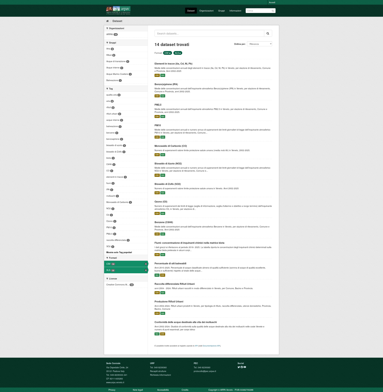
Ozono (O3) (161, 201)
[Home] (107, 21)
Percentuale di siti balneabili (170, 263)
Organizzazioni (206, 10)
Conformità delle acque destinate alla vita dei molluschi (186, 322)
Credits (185, 389)
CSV (157, 75)
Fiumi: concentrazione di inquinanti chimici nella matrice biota (189, 242)
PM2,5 (158, 104)
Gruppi (221, 10)
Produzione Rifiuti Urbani (169, 301)
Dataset (191, 10)
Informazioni (235, 10)
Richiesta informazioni (160, 374)
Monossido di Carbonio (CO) (171, 146)
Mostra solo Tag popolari (119, 252)
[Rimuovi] (170, 53)
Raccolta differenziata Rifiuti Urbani (175, 284)
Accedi (272, 2)
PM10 (158, 125)
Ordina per (239, 43)
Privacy (111, 389)
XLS (162, 75)
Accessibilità (163, 389)
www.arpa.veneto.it (115, 382)
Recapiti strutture (158, 371)
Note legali (138, 389)
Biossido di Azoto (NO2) (168, 163)
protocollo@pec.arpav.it (205, 371)
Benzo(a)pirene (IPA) (166, 84)
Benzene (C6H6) (164, 222)
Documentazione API (211, 345)
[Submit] (273, 10)
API (196, 345)
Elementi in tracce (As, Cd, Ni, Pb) (173, 63)
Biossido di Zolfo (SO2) (168, 184)
